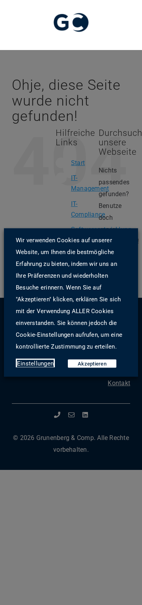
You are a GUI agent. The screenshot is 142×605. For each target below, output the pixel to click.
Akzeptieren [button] (92, 364)
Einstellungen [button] (35, 363)
